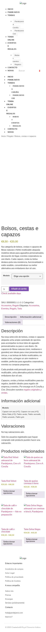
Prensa (8, 595)
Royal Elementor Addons (31, 627)
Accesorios (6, 305)
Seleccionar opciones (9, 492)
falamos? (9, 617)
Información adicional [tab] (30, 317)
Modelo (6, 275)
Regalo (10, 136)
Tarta (19, 309)
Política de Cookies (13, 581)
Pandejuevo (14, 12)
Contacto (12, 68)
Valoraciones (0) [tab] (12, 322)
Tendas (11, 15)
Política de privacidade (14, 577)
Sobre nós (9, 591)
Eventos (5, 309)
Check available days (11, 293)
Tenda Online (11, 38)
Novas (11, 71)
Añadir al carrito (19, 289)
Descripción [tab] (11, 317)
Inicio (10, 9)
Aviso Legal (9, 573)
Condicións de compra (14, 569)
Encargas (9, 599)
